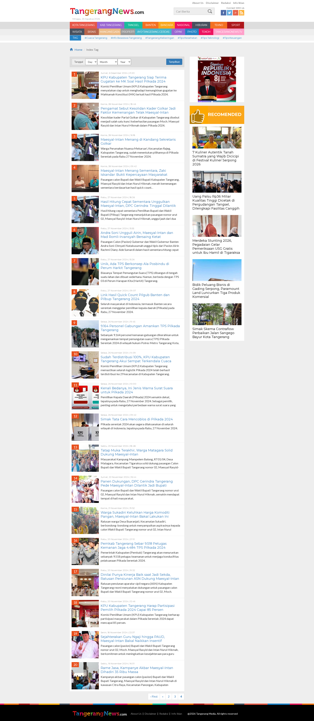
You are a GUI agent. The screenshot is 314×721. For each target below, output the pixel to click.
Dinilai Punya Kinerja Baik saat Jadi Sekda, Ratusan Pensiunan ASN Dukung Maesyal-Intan (140, 577)
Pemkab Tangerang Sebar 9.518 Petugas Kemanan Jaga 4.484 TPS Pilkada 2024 (134, 546)
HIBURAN (201, 25)
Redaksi (226, 2)
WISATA (77, 31)
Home (78, 49)
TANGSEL (133, 25)
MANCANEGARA (110, 31)
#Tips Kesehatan (187, 37)
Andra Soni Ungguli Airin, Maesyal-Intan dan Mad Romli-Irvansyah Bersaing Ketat (137, 235)
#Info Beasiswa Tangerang (126, 37)
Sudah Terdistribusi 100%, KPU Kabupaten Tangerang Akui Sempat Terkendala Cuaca (136, 359)
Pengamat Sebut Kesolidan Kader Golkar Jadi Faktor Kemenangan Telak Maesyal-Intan (138, 111)
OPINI (178, 31)
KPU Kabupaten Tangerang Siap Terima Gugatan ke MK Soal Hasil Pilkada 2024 (134, 79)
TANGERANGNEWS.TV (228, 31)
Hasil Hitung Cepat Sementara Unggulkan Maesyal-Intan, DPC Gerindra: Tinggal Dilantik (138, 204)
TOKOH (206, 31)
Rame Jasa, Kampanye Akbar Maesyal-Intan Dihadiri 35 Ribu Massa (137, 670)
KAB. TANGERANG (111, 25)
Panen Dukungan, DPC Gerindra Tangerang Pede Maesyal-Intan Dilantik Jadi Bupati (137, 483)
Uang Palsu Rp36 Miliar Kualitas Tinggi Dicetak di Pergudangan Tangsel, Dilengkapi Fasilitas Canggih (215, 202)
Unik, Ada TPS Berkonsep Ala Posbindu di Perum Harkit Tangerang (135, 266)
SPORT (236, 25)
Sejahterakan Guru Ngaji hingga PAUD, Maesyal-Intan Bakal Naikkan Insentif (133, 639)
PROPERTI (128, 31)
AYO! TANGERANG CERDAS (153, 31)
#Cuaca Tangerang (96, 37)
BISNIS (92, 31)
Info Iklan (238, 2)
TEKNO (218, 25)
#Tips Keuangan (232, 37)
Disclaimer (212, 2)
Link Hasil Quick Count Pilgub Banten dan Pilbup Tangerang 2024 (135, 297)
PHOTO (191, 31)
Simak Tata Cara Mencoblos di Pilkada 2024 (137, 419)
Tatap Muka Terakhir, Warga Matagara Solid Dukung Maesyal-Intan (137, 452)
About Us (198, 2)
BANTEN (150, 25)
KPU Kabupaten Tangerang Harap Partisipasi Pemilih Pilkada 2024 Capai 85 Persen (138, 608)
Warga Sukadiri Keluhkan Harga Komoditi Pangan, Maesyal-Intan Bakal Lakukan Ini (135, 515)
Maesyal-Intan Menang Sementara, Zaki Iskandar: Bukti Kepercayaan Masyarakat (134, 173)
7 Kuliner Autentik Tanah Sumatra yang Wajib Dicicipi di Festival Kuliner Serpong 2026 (215, 158)
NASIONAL (183, 25)
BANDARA (166, 25)
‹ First (154, 696)
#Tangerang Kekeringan (159, 37)
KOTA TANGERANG (83, 25)
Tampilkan (174, 61)
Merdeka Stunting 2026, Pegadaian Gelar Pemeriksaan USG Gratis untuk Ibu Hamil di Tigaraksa (216, 247)
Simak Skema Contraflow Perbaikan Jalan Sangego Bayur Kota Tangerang (213, 333)
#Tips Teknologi (210, 37)
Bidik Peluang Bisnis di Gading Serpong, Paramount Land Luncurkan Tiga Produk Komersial (216, 291)
